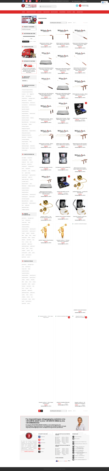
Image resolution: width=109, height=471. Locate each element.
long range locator (31, 166)
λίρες (33, 239)
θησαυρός (23, 239)
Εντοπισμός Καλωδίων (25, 126)
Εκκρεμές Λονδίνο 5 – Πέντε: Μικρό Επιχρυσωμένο (46, 403)
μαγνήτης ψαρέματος (32, 203)
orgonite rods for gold (25, 179)
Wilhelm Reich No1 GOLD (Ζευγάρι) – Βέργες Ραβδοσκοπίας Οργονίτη (80, 144)
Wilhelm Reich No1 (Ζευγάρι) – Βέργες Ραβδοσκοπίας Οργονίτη (80, 94)
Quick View (46, 31)
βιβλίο (23, 235)
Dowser (23, 96)
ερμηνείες (33, 237)
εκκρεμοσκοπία (24, 237)
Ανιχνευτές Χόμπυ (32, 113)
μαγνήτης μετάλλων (25, 203)
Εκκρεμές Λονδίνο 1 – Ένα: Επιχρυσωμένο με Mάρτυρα (46, 217)
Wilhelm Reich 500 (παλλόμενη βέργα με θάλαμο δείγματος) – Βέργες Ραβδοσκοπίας (80, 44)
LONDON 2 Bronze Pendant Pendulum (63, 216)
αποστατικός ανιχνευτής (25, 198)
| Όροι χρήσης (77, 438)
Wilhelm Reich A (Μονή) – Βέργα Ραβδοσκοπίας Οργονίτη (46, 44)
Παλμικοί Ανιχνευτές (25, 141)
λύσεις (23, 241)
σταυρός (31, 248)
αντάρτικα (27, 233)
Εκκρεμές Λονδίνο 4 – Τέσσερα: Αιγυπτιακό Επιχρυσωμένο (63, 241)
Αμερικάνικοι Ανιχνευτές (25, 109)
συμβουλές (23, 250)
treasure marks (24, 222)
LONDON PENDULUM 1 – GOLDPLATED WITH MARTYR (80, 192)
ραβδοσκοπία (27, 205)
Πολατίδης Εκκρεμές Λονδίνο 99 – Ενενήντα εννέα (80, 217)
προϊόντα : (85, 6)
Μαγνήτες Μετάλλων (25, 130)
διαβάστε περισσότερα (28, 451)
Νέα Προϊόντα (24, 137)
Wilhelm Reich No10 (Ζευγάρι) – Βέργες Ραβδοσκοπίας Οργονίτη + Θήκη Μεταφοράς (46, 192)
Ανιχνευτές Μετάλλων (25, 113)
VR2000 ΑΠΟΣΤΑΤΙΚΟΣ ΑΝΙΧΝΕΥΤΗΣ (80, 118)
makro (23, 168)
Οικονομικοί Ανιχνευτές (25, 139)
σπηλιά (27, 248)
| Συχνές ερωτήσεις (77, 436)
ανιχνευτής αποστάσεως (25, 226)
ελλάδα (29, 237)
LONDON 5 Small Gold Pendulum (80, 310)
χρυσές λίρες (24, 303)
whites (31, 183)
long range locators (31, 218)
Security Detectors (25, 104)
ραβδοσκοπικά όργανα (25, 246)
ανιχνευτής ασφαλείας (25, 190)
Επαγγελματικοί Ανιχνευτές (26, 128)
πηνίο (23, 205)
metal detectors (27, 220)
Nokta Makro (33, 170)
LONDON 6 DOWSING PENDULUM (63, 402)
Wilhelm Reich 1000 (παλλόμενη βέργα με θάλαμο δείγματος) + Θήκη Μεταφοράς (63, 94)
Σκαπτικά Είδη (32, 145)
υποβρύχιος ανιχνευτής (25, 209)
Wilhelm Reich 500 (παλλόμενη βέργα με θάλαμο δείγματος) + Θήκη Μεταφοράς (46, 69)
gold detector (24, 164)
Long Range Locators (32, 98)
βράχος (26, 235)
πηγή (30, 241)
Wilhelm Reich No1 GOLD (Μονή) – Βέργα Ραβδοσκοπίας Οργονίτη (63, 44)
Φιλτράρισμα (25, 41)
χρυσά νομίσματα (28, 254)
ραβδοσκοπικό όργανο (25, 207)
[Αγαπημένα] (77, 5)
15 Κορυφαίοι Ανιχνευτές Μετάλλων (27, 89)
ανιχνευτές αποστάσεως (25, 224)
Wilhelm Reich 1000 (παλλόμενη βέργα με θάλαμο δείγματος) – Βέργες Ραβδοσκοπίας (63, 69)
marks (23, 220)
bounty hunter (30, 157)
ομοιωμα (27, 241)
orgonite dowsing (27, 172)
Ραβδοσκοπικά (24, 185)
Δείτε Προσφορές (32, 122)
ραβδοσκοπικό (32, 246)
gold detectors (24, 218)
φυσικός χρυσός (24, 252)
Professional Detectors (25, 102)
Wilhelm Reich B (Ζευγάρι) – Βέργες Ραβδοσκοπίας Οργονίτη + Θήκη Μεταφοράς (63, 119)
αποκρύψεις (32, 233)
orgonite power (24, 177)
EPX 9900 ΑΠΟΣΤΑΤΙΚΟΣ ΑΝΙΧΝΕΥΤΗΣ (63, 167)
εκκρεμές (34, 235)
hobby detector (24, 166)
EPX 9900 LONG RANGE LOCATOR (46, 167)
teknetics (31, 179)
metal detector (28, 168)
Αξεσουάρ (31, 117)
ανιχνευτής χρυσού (33, 194)
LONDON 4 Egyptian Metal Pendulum (46, 240)
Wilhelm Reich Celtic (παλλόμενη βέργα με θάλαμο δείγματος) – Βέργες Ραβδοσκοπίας (80, 69)
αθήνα (29, 222)
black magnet (24, 157)
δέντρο (30, 235)
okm (22, 172)
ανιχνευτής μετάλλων (25, 192)
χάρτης (30, 252)
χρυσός (28, 303)
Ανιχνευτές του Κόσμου (25, 115)
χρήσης (23, 254)
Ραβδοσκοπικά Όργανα (25, 145)
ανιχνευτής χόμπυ (32, 196)
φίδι (32, 250)
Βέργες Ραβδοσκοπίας (25, 122)
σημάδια (23, 248)
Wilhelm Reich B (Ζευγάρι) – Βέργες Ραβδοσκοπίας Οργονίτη (46, 119)
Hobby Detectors (24, 98)
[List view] (42, 23)
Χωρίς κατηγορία (24, 150)
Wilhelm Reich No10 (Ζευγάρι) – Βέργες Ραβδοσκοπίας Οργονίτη (80, 168)
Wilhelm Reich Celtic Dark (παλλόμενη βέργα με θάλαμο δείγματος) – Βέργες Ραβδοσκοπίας (45, 94)
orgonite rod (30, 177)
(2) (25, 80)
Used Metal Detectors (32, 104)
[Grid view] (39, 23)
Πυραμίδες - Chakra (25, 143)
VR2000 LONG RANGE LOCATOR (63, 191)
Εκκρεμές (30, 124)
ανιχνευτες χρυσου (32, 277)
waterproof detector (25, 183)
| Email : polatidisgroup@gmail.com (80, 459)
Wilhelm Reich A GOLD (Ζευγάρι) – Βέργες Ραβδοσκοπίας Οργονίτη (63, 144)
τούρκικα (28, 250)
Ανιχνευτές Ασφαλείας (25, 111)
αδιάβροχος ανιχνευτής (31, 185)
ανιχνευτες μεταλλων (25, 277)
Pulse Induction (32, 102)
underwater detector (25, 181)
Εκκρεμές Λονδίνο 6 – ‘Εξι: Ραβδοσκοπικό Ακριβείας (80, 403)
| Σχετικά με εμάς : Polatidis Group (80, 441)
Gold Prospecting (28, 96)
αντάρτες (23, 233)
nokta (29, 170)
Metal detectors (24, 100)
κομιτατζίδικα (29, 239)
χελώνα (33, 252)
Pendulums (30, 100)
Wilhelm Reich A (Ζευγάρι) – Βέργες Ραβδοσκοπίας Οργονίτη (46, 144)
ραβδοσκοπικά (30, 290)
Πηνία (30, 141)
